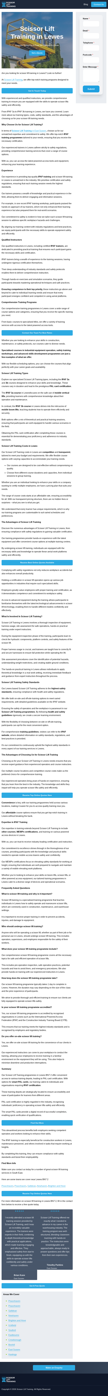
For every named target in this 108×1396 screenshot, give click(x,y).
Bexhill (11, 1345)
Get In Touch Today (37, 91)
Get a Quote (37, 53)
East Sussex (14, 1349)
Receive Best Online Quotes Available (37, 563)
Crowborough (14, 1340)
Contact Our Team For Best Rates (37, 333)
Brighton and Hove (57, 1186)
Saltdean (31, 1186)
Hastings (12, 1354)
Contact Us (99, 4)
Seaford (12, 1330)
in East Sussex (29, 131)
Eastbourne (13, 1335)
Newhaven (42, 1186)
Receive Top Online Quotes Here (37, 795)
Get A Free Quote (37, 1286)
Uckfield (12, 1325)
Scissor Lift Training (13, 80)
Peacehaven (7, 1186)
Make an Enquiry (54, 1368)
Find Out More (37, 1123)
